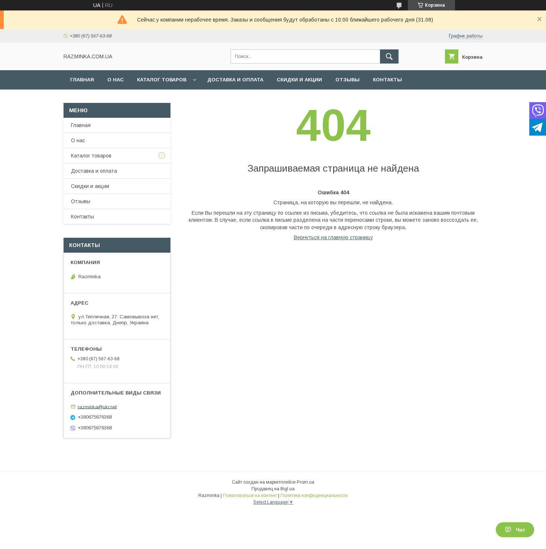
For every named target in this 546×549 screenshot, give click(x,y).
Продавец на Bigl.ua (273, 488)
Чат (520, 530)
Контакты (387, 79)
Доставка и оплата (235, 79)
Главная (82, 79)
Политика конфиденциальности (314, 495)
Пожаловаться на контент (250, 495)
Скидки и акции (299, 79)
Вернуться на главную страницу (333, 237)
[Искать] (389, 56)
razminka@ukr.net (97, 406)
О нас (115, 79)
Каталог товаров (161, 79)
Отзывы (347, 79)
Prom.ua (305, 482)
